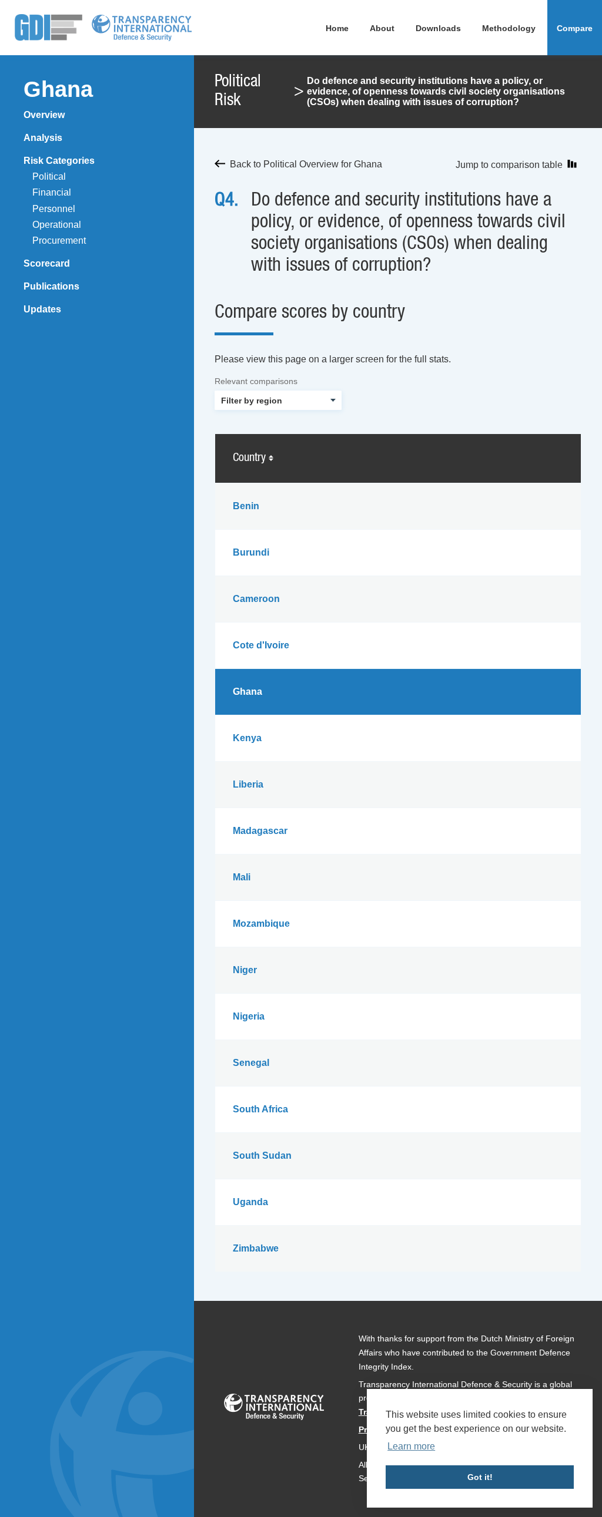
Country (251, 458)
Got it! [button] (480, 1477)
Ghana (58, 89)
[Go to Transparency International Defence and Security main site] (274, 1409)
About (382, 28)
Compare (575, 28)
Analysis (43, 138)
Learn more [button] (411, 1446)
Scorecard (47, 263)
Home (337, 28)
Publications (51, 286)
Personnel (53, 209)
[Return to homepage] (48, 27)
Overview (44, 115)
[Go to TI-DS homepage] (142, 28)
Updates (42, 309)
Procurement (59, 240)
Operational (56, 225)
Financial (51, 192)
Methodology (509, 28)
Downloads (438, 28)
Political (49, 176)
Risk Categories (59, 161)
